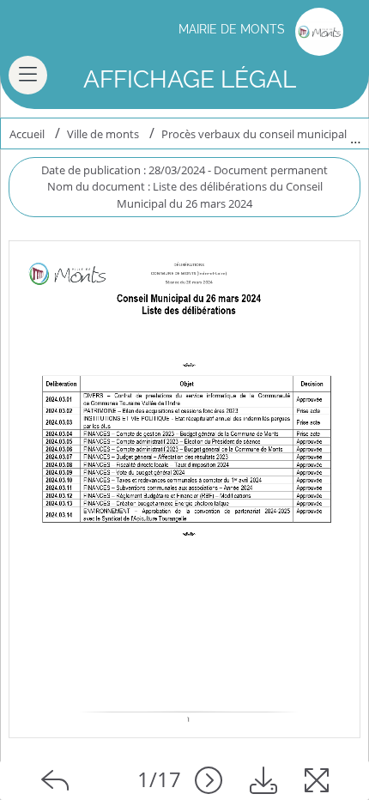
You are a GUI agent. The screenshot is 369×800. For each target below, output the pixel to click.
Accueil (27, 134)
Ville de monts (103, 134)
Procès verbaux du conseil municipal (254, 134)
